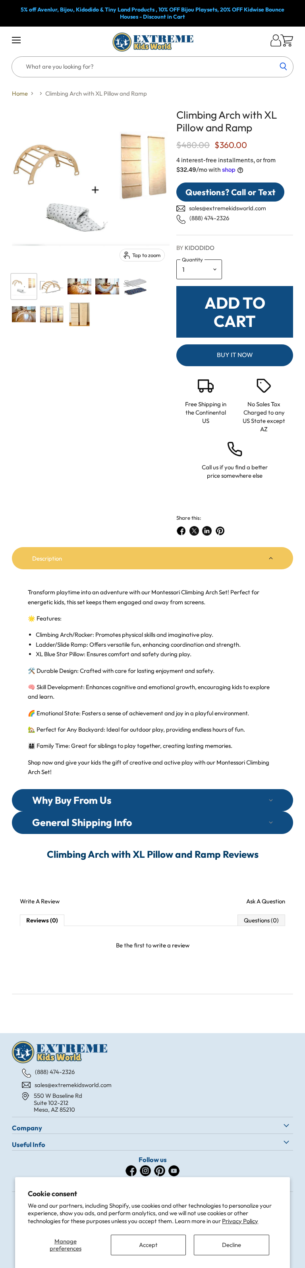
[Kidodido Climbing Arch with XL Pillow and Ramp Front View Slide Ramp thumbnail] (79, 314)
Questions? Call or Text (230, 192)
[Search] (282, 67)
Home (20, 93)
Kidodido (199, 248)
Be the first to (152, 945)
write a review (170, 945)
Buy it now (235, 355)
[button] (152, 558)
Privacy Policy (240, 1221)
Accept (148, 1245)
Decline (231, 1245)
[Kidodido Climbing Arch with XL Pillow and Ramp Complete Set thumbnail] (24, 286)
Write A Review (40, 901)
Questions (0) (261, 920)
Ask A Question (265, 901)
